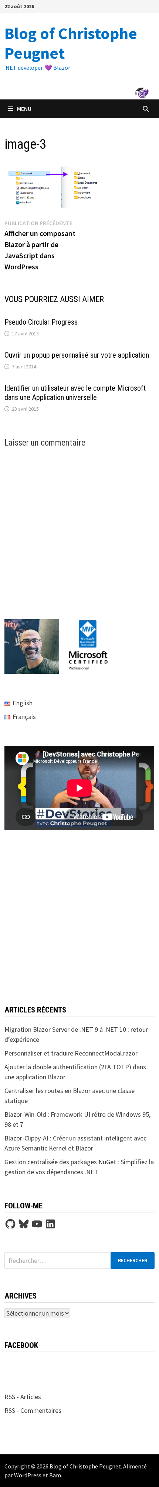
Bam (55, 1475)
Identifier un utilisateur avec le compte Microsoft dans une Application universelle (75, 393)
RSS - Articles (22, 1396)
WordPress (27, 1475)
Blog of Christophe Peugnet (70, 43)
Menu (24, 108)
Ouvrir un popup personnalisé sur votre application (76, 355)
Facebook (21, 1345)
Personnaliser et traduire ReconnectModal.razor (71, 1053)
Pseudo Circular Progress (41, 322)
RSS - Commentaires (32, 1410)
